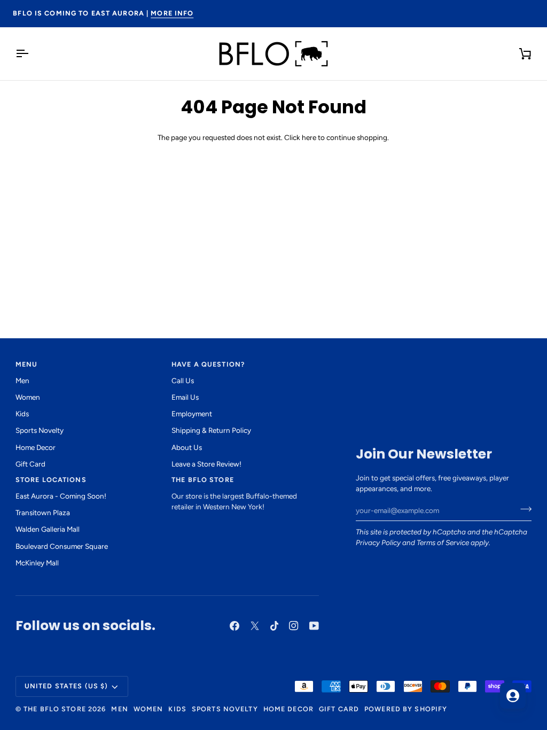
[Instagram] (294, 626)
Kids (22, 413)
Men (22, 380)
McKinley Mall (37, 562)
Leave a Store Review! (206, 464)
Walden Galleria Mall (47, 529)
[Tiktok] (274, 626)
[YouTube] (314, 626)
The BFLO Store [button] (202, 480)
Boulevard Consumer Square (61, 546)
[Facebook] (234, 626)
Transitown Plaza (42, 512)
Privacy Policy (378, 542)
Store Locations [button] (51, 480)
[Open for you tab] (513, 696)
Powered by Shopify (405, 709)
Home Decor (35, 447)
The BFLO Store (55, 709)
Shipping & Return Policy (211, 430)
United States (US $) (66, 686)
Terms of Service (443, 542)
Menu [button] (26, 364)
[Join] (523, 509)
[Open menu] (31, 53)
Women (27, 397)
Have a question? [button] (208, 364)
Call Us (182, 380)
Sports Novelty (39, 430)
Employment (191, 413)
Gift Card (30, 464)
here (309, 137)
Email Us (185, 397)
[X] (255, 626)
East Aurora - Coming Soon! (60, 496)
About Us (186, 447)
